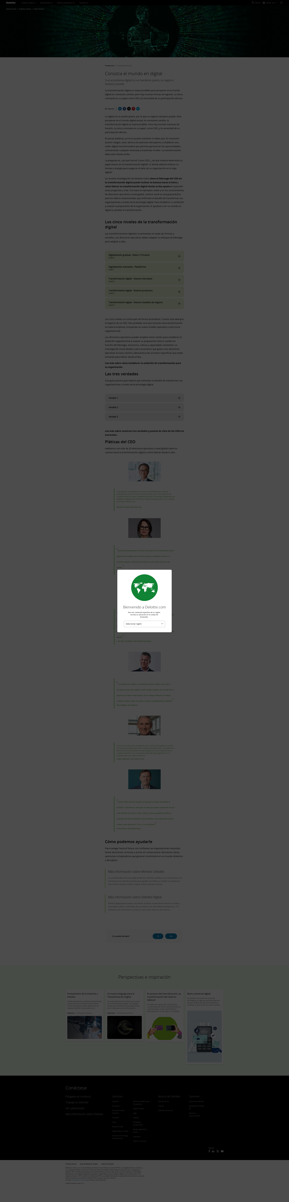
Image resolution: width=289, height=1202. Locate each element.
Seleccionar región (134, 624)
